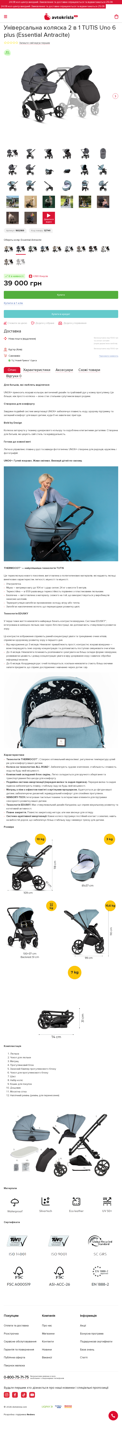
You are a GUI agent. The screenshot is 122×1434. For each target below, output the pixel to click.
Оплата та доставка (16, 1325)
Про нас (47, 1325)
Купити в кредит (61, 314)
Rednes (31, 1414)
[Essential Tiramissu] (93, 249)
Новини (47, 1349)
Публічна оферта (14, 1357)
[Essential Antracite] (21, 249)
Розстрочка (11, 1333)
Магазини (48, 1333)
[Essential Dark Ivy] (33, 249)
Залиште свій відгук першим (34, 43)
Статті (84, 1357)
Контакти (48, 1341)
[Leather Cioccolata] (21, 262)
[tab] (12, 370)
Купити (61, 294)
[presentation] (12, 370)
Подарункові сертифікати (96, 1341)
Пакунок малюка (14, 1365)
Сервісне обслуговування (20, 1341)
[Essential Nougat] (57, 249)
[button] (115, 96)
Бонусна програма (91, 1333)
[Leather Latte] (105, 249)
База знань (87, 1349)
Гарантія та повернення (19, 1349)
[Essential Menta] (45, 249)
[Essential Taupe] (81, 249)
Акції (83, 1325)
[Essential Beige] (9, 249)
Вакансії (47, 1357)
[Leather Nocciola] (9, 262)
